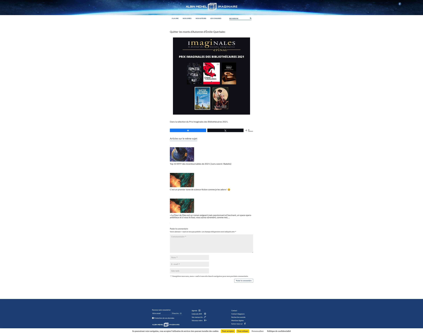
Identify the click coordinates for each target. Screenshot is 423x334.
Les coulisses (215, 18)
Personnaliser (258, 331)
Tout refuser (242, 331)
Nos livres (187, 18)
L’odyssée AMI (197, 314)
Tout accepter (228, 331)
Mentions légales (237, 320)
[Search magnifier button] (250, 18)
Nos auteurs (201, 18)
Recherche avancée (238, 317)
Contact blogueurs (238, 314)
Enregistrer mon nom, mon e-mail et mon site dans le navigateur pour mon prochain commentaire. (210, 276)
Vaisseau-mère (197, 320)
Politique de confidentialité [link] (279, 331)
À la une (175, 18)
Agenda (195, 311)
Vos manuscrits (197, 317)
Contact (234, 311)
